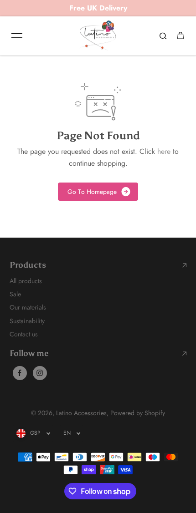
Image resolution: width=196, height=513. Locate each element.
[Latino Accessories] (98, 36)
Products (28, 265)
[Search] (163, 35)
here (163, 151)
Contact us (24, 334)
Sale (15, 294)
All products (26, 280)
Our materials (28, 307)
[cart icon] (180, 35)
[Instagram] (40, 373)
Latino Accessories (81, 412)
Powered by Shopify (137, 412)
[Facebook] (20, 373)
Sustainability (27, 320)
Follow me (29, 353)
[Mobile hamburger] (17, 35)
